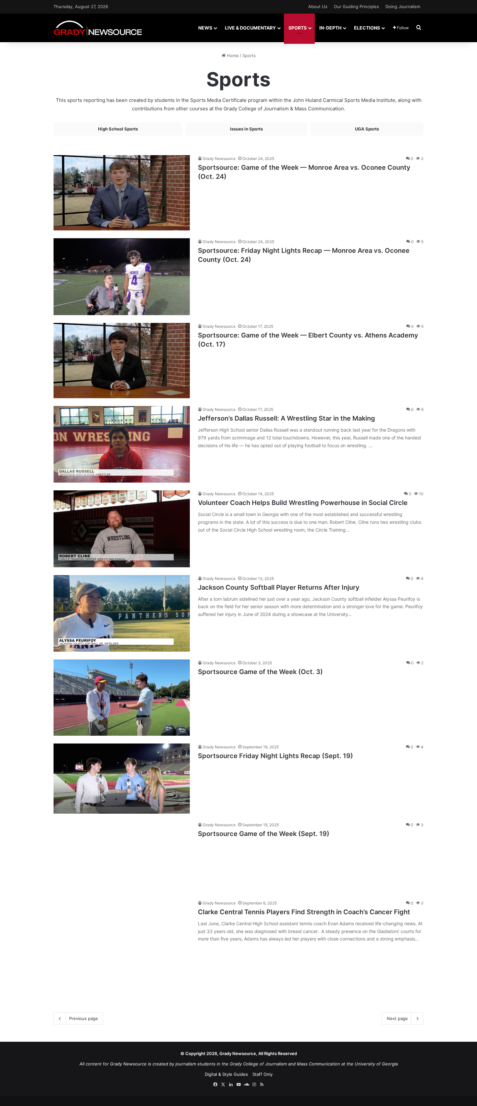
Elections (367, 28)
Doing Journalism (402, 6)
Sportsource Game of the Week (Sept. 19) (263, 834)
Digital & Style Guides (226, 1074)
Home (232, 55)
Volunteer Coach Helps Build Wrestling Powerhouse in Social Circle (303, 503)
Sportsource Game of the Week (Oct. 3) (260, 672)
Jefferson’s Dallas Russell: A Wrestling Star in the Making (286, 418)
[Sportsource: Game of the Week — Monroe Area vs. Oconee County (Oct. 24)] (122, 192)
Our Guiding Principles (356, 6)
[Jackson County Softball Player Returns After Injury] (122, 613)
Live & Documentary (250, 28)
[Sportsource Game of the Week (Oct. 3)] (122, 697)
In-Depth (330, 28)
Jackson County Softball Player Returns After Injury (279, 587)
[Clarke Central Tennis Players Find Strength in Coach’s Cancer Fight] (122, 948)
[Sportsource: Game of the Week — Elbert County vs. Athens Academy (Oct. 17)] (122, 360)
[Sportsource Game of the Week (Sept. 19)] (122, 856)
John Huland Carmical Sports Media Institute (344, 100)
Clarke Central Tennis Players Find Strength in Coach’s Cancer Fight (304, 912)
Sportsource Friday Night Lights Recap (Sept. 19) (275, 756)
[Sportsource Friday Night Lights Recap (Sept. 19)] (122, 778)
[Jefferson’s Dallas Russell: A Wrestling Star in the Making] (122, 444)
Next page (397, 1018)
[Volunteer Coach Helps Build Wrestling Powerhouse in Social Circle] (122, 528)
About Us (317, 6)
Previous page (83, 1018)
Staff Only (262, 1074)
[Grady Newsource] (98, 28)
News (205, 28)
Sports (297, 28)
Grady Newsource (219, 158)
